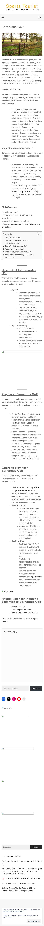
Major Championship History (18, 240)
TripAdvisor (35, 577)
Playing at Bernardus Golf (14, 249)
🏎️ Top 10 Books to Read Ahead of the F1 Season (21, 878)
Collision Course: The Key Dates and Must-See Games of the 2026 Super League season (19, 889)
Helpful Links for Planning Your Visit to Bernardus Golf (19, 256)
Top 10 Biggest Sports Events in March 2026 (18, 883)
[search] (39, 17)
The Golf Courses (15, 237)
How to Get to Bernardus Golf (15, 246)
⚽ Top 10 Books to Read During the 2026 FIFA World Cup (22, 862)
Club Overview (14, 243)
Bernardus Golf (18, 607)
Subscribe (36, 688)
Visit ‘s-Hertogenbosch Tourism (25, 613)
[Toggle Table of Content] (37, 234)
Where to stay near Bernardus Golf (17, 252)
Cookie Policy (7, 917)
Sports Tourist (22, 6)
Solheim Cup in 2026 (21, 191)
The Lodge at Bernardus (22, 610)
